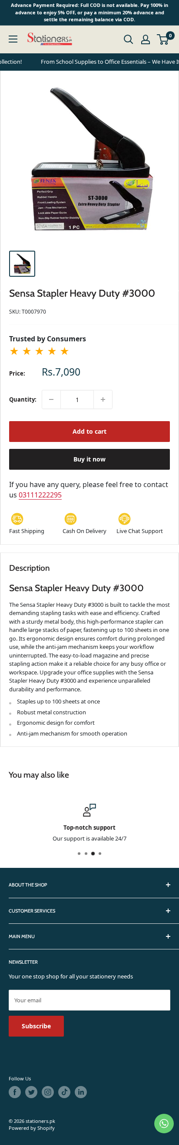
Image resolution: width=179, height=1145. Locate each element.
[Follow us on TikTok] (64, 1092)
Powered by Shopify (32, 1128)
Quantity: (22, 399)
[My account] (145, 39)
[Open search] (128, 39)
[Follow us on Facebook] (15, 1092)
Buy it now (89, 459)
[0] (163, 39)
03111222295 (40, 495)
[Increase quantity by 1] (103, 399)
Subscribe (36, 1026)
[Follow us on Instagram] (48, 1092)
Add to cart (89, 431)
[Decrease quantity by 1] (51, 399)
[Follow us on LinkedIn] (81, 1092)
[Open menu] (13, 39)
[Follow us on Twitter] (31, 1092)
